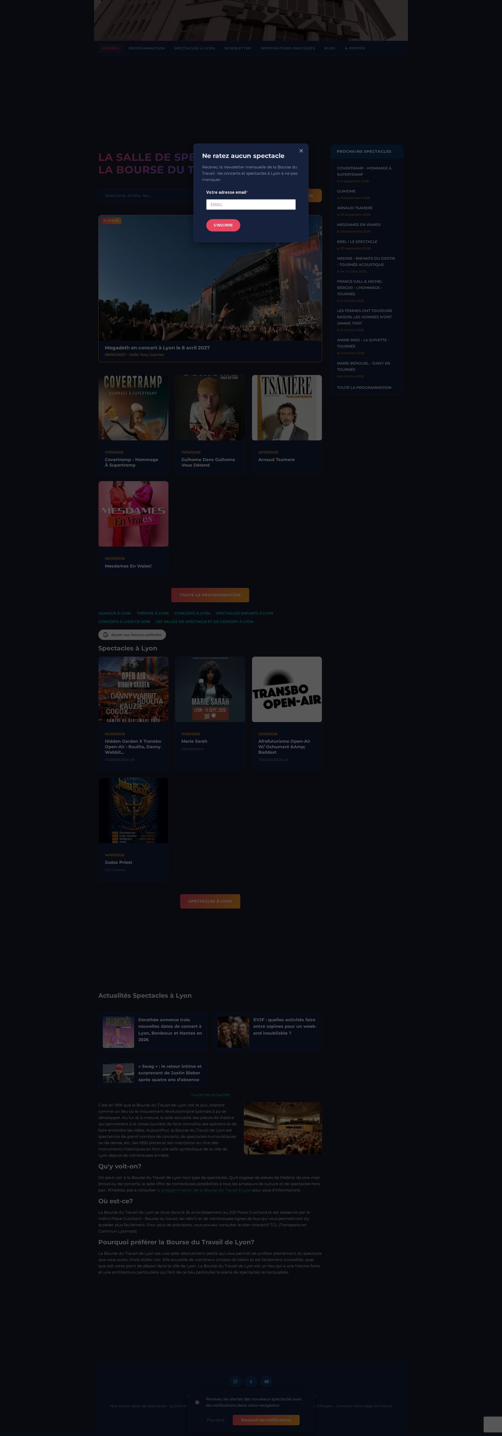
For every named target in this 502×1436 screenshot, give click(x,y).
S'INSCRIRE (223, 225)
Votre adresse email (226, 192)
